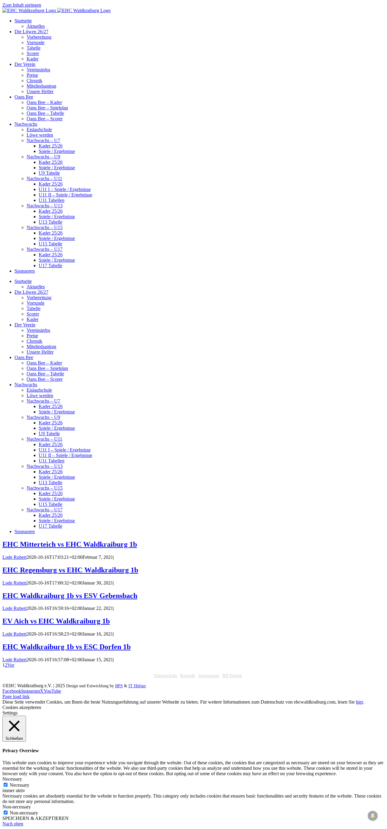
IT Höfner (137, 686)
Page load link (16, 696)
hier (359, 701)
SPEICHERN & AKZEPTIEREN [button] (35, 818)
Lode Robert (14, 557)
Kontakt (187, 675)
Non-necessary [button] (16, 806)
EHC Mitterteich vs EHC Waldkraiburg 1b (69, 544)
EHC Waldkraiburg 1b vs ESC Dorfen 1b (66, 647)
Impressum (208, 675)
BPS (119, 686)
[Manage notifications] (373, 816)
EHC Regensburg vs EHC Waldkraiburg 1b (70, 570)
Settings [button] (10, 712)
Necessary (19, 785)
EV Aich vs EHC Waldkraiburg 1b (56, 621)
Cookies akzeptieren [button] (21, 707)
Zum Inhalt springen (21, 5)
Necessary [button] (12, 779)
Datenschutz (165, 675)
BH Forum (232, 675)
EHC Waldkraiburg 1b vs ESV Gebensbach (69, 596)
